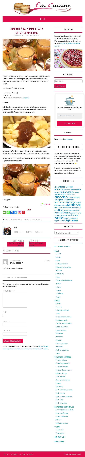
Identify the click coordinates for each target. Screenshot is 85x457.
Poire (77, 210)
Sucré (57, 301)
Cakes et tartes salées (63, 267)
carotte (69, 194)
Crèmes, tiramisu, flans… (64, 323)
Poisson (58, 213)
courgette (58, 200)
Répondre (47, 260)
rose (69, 215)
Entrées (58, 257)
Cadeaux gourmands (63, 363)
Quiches (58, 284)
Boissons (59, 307)
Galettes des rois (61, 373)
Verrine (65, 218)
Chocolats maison (62, 367)
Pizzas (58, 277)
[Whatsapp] (8, 211)
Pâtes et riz (60, 274)
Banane (56, 192)
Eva (27, 36)
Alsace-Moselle (66, 187)
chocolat (60, 197)
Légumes (59, 270)
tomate (74, 215)
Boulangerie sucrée (62, 310)
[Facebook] (12, 211)
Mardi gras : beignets (63, 380)
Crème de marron (32, 220)
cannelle (57, 194)
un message (68, 139)
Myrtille (74, 208)
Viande (58, 297)
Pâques (58, 383)
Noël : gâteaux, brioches (64, 396)
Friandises (59, 337)
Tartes (58, 353)
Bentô (58, 260)
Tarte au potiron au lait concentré (16, 244)
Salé (56, 251)
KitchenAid (74, 205)
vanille (58, 217)
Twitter (29, 232)
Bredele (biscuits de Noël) (64, 410)
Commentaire (9, 291)
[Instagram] (19, 211)
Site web (6, 331)
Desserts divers (61, 330)
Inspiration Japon (62, 423)
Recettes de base (62, 246)
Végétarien (59, 294)
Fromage (70, 202)
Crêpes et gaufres (62, 327)
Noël (60, 210)
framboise (59, 202)
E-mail (6, 321)
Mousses (67, 207)
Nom (5, 312)
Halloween (58, 205)
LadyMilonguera (16, 263)
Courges (76, 198)
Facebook (38, 232)
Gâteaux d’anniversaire (64, 370)
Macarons (59, 347)
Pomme (40, 220)
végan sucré (59, 221)
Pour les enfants (61, 360)
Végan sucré (60, 433)
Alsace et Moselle (62, 416)
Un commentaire (35, 36)
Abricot (56, 187)
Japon (64, 205)
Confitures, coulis (62, 320)
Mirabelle (60, 208)
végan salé (73, 218)
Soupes (58, 290)
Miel (55, 208)
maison (26, 98)
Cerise (73, 194)
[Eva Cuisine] (42, 8)
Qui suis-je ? (59, 437)
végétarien (71, 220)
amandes (59, 189)
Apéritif (58, 254)
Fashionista (68, 454)
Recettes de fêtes (62, 357)
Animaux (67, 189)
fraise (71, 200)
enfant (66, 200)
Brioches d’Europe (62, 413)
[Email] (4, 211)
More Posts (19, 232)
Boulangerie (66, 192)
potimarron (57, 215)
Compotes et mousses (63, 317)
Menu (42, 19)
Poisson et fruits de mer (64, 280)
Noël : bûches (60, 393)
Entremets (59, 333)
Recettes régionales (64, 407)
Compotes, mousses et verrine (13, 220)
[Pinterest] (23, 211)
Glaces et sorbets (62, 343)
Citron (70, 197)
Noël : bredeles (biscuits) (64, 390)
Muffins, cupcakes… (62, 350)
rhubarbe (64, 215)
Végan (57, 427)
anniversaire (76, 189)
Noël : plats (59, 400)
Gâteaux (58, 340)
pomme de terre (75, 213)
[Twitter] (15, 211)
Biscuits (58, 303)
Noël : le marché (61, 403)
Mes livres (59, 442)
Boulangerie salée (62, 264)
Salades (58, 287)
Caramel (63, 194)
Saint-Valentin (61, 376)
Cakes (58, 313)
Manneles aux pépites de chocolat (36, 244)
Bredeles (76, 192)
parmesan (73, 210)
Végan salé (59, 430)
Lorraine (58, 420)
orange (67, 210)
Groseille (78, 202)
